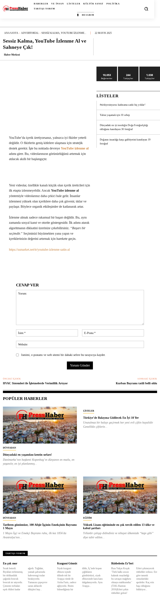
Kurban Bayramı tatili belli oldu (136, 383)
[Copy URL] (106, 265)
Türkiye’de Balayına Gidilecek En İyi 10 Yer (111, 417)
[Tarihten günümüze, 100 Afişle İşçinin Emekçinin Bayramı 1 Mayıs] (40, 495)
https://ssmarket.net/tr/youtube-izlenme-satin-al (39, 249)
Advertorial (30, 33)
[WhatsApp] (48, 265)
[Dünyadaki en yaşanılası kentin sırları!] (40, 425)
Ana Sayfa (11, 33)
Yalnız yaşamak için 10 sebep (115, 115)
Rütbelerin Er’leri (122, 563)
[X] (39, 265)
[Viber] (96, 265)
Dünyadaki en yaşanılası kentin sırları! (27, 454)
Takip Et (128, 68)
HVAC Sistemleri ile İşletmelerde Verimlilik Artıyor (35, 383)
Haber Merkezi (12, 54)
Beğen (107, 68)
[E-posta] (77, 265)
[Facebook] (29, 265)
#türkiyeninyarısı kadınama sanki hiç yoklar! (122, 104)
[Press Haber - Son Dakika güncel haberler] (15, 9)
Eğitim (87, 518)
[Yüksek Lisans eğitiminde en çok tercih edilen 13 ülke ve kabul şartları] (120, 495)
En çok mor (10, 563)
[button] (146, 9)
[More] (152, 46)
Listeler (88, 411)
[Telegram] (87, 265)
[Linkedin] (58, 265)
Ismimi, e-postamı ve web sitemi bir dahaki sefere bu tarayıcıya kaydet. (63, 354)
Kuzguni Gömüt (67, 563)
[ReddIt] (68, 265)
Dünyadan (9, 447)
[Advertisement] (128, 178)
